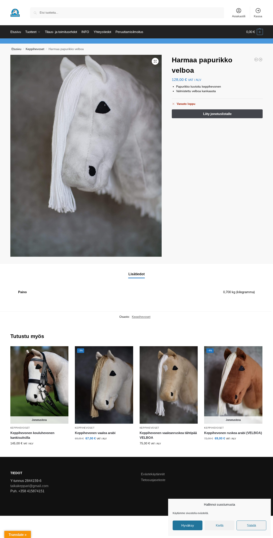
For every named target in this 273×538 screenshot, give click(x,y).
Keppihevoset (35, 49)
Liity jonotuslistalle (39, 452)
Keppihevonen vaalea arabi (95, 433)
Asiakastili (238, 16)
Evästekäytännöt (153, 474)
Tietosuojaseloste (153, 480)
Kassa (258, 16)
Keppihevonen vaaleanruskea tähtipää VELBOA (168, 435)
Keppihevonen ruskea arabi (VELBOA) (233, 433)
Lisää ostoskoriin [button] (104, 447)
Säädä (251, 525)
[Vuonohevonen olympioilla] (260, 59)
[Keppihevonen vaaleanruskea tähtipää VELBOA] (169, 385)
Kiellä (219, 525)
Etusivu (16, 49)
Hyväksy (187, 525)
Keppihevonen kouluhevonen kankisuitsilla (32, 435)
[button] (254, 31)
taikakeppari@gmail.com (29, 486)
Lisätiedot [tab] (136, 274)
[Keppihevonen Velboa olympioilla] (256, 59)
